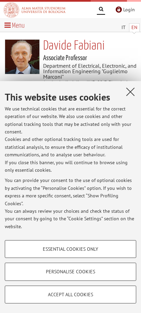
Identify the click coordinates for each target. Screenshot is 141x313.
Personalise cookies (70, 272)
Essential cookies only (70, 249)
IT (123, 27)
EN (134, 27)
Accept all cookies (70, 294)
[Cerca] (101, 10)
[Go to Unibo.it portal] (34, 10)
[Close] (130, 91)
